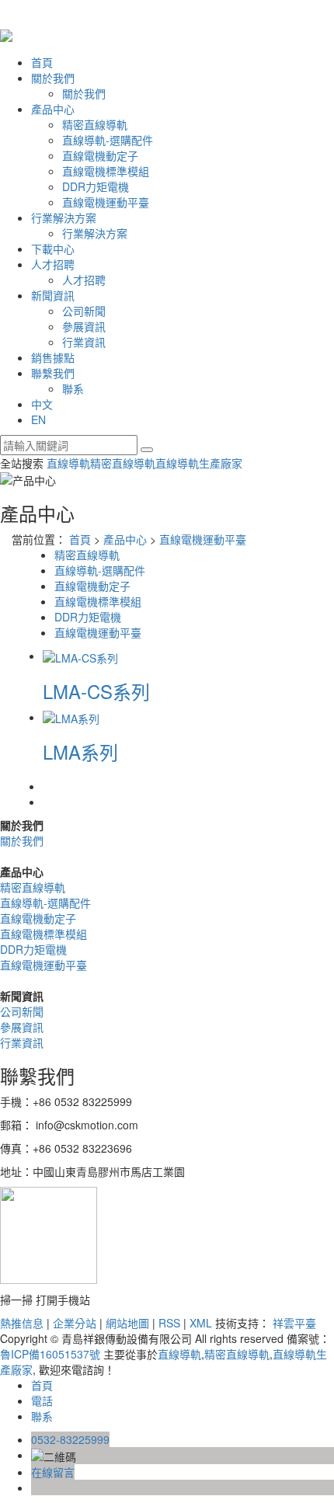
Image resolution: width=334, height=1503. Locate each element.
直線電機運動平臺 (105, 202)
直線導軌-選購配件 (107, 140)
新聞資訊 (53, 295)
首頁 (42, 62)
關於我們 (53, 77)
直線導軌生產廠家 (198, 463)
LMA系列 (80, 751)
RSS (169, 1323)
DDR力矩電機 (95, 186)
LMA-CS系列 (96, 691)
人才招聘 (53, 264)
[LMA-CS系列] (80, 655)
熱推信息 (21, 1323)
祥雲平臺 (294, 1323)
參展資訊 (84, 326)
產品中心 (53, 109)
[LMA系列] (71, 717)
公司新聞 (84, 310)
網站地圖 (127, 1323)
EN (38, 419)
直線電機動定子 (100, 155)
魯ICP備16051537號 (50, 1354)
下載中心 (53, 248)
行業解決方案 (63, 217)
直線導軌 (68, 463)
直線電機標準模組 (105, 171)
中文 (42, 404)
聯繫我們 (53, 373)
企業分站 (74, 1323)
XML (201, 1323)
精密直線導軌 (94, 124)
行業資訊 (84, 342)
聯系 (73, 388)
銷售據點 (53, 357)
